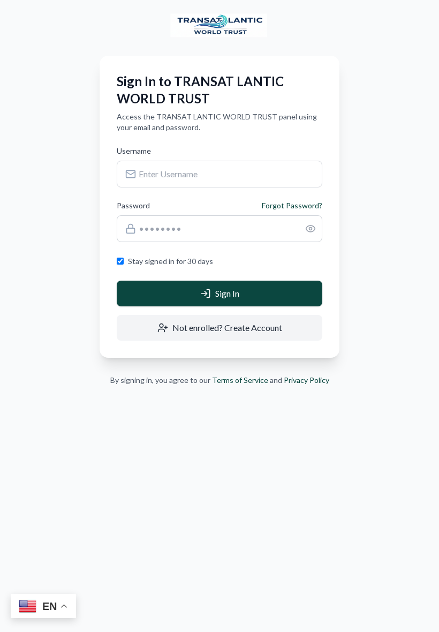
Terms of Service (240, 380)
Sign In (227, 293)
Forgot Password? (292, 205)
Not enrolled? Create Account (227, 327)
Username (134, 150)
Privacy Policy (306, 380)
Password (133, 205)
